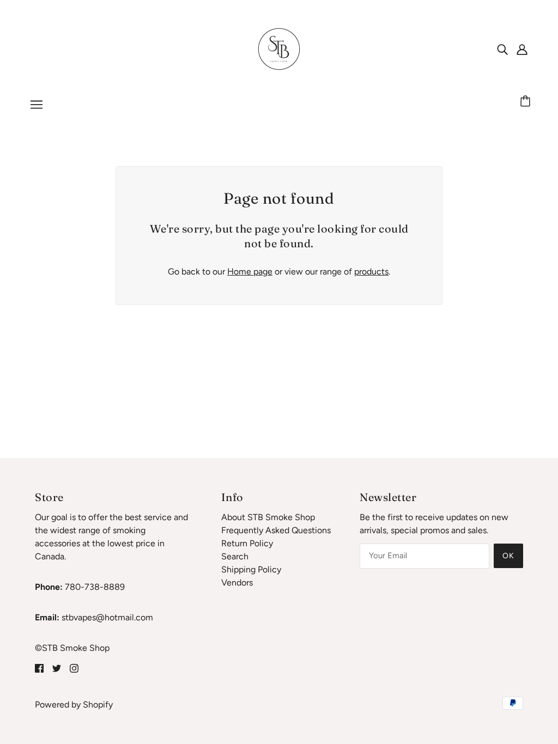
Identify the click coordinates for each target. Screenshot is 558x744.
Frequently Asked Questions (276, 530)
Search (234, 556)
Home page (249, 271)
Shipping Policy (251, 569)
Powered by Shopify (74, 704)
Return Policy (247, 543)
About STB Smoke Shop (268, 517)
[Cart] (527, 102)
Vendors (237, 582)
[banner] (279, 48)
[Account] (522, 49)
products (371, 271)
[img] (502, 49)
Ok (508, 555)
